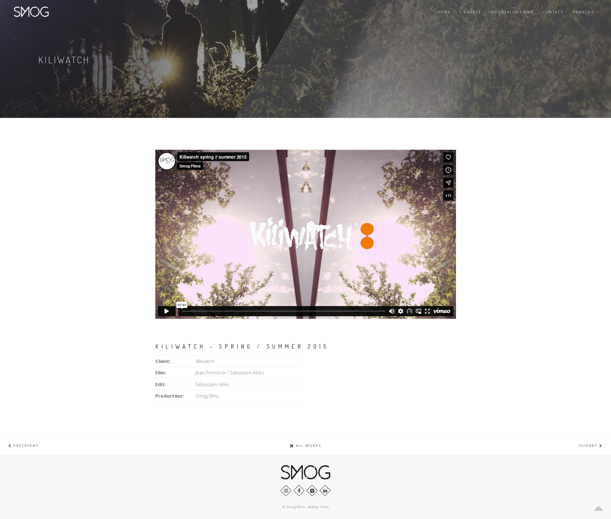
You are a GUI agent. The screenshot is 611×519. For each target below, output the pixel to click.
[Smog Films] (31, 12)
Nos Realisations (512, 12)
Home (443, 12)
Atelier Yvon (318, 506)
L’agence (470, 12)
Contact (553, 12)
